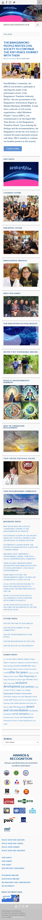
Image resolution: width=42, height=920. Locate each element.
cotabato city (31, 673)
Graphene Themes (18, 917)
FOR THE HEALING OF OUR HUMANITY (19, 646)
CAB (5, 673)
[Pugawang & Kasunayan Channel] (3, 2)
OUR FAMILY (7, 861)
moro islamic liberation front (20, 703)
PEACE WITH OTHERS (10, 847)
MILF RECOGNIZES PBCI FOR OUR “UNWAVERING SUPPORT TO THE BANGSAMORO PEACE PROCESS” (17, 529)
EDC (35, 676)
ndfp (31, 703)
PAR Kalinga (17, 707)
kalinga (28, 690)
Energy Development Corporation (13, 679)
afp (4, 659)
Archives (8, 739)
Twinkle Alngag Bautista (25, 720)
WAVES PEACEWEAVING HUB (16, 25)
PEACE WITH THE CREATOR (13, 840)
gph (24, 679)
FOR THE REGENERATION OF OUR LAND (19, 641)
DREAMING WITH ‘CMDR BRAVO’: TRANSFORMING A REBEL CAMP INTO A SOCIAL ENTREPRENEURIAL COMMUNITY (20, 556)
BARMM (24, 666)
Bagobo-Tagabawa (24, 659)
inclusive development (15, 684)
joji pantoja (27, 686)
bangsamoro (13, 662)
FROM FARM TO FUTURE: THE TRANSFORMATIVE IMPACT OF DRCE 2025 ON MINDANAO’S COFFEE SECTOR (20, 577)
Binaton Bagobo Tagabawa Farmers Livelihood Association (20, 669)
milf (10, 700)
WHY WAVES (7, 858)
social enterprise (20, 713)
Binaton (34, 666)
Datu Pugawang (26, 676)
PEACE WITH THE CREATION (13, 851)
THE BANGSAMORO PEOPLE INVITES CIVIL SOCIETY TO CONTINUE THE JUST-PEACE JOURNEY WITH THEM (21, 49)
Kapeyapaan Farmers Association (18, 693)
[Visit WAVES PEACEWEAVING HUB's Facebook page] (6, 2)
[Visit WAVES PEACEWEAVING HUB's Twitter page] (14, 2)
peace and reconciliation (19, 708)
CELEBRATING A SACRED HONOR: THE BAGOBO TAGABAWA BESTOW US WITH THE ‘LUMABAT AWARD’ (21, 547)
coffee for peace (17, 672)
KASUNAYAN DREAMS (10, 879)
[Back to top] (37, 915)
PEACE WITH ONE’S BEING (12, 843)
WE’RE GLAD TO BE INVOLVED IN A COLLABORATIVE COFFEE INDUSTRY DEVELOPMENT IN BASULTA (18, 598)
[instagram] (10, 2)
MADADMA (7, 697)
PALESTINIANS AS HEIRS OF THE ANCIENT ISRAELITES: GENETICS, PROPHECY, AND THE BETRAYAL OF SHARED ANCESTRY (20, 538)
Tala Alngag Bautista (26, 717)
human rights (11, 683)
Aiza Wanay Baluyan (11, 659)
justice (23, 690)
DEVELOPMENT (8, 886)
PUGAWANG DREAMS (10, 875)
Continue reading (13, 149)
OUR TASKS (6, 865)
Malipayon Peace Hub (18, 697)
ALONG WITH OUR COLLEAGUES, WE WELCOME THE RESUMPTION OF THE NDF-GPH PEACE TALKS (20, 607)
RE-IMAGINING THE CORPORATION (16, 882)
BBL (29, 666)
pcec (24, 707)
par (10, 707)
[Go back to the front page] (21, 13)
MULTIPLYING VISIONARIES (13, 868)
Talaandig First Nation (11, 720)
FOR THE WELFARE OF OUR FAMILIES (18, 623)
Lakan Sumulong (10, 58)
